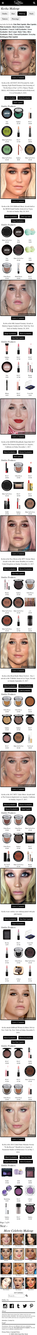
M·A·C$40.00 (30, 847)
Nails (31, 13)
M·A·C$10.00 (30, 122)
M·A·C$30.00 (30, 495)
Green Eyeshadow (25, 98)
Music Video (22, 32)
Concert (11, 29)
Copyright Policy (15, 1332)
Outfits (4, 13)
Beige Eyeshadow (10, 333)
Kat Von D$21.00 (7, 865)
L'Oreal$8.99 (18, 980)
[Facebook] (11, 1309)
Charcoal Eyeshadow (20, 34)
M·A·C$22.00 (30, 277)
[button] (3, 2)
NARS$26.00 (30, 1062)
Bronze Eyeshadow (25, 452)
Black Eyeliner (10, 98)
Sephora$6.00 (18, 159)
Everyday (32, 34)
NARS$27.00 (7, 513)
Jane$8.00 (7, 122)
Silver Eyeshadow (26, 1162)
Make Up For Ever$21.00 (7, 141)
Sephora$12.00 (18, 594)
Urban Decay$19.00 (6, 277)
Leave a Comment (18, 78)
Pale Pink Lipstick (19, 24)
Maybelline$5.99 (7, 1200)
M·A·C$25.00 (18, 495)
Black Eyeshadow (18, 27)
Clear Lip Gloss (26, 216)
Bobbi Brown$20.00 (18, 277)
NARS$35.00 (7, 1182)
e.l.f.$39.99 (30, 612)
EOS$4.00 (30, 241)
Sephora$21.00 (18, 122)
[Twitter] (25, 1309)
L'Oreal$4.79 (30, 1200)
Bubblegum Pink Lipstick (9, 37)
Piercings (15, 19)
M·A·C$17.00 (18, 141)
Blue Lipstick (31, 24)
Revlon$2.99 (7, 944)
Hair (13, 13)
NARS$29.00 (30, 1182)
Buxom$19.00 (30, 376)
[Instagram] (5, 1309)
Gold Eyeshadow (21, 29)
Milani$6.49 (7, 394)
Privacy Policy (6, 1332)
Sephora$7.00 (7, 358)
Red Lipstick (18, 456)
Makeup (22, 13)
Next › (3, 1226)
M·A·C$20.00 (30, 141)
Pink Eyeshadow (6, 27)
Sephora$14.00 (18, 513)
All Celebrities (18, 1293)
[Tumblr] (18, 1309)
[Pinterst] (31, 1309)
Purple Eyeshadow (10, 1162)
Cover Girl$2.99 (30, 394)
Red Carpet (13, 32)
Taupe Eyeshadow (18, 221)
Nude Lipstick (18, 102)
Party (11, 34)
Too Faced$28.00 (30, 747)
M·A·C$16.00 (30, 729)
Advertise (4, 1320)
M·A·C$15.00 (30, 358)
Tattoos (5, 19)
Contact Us (11, 1320)
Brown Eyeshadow (25, 569)
